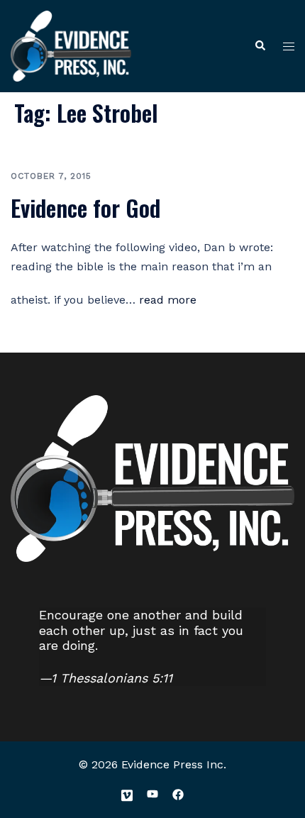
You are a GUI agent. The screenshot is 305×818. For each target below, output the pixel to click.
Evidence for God (85, 207)
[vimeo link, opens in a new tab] (127, 793)
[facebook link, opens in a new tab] (178, 793)
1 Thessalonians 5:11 (111, 677)
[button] (259, 46)
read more (167, 299)
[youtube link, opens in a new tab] (152, 793)
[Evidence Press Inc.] (71, 44)
